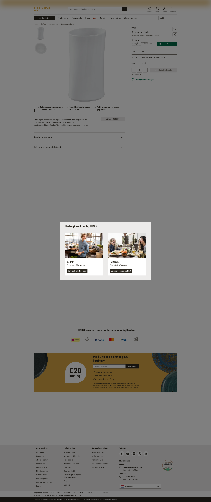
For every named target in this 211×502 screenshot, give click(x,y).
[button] (84, 254)
